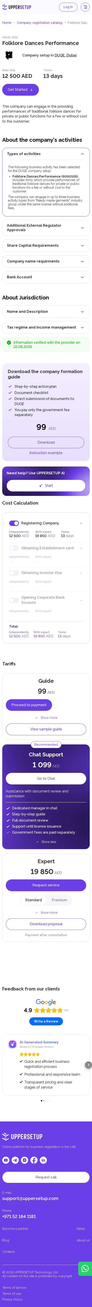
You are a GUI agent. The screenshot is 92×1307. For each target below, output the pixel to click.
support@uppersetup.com (30, 1198)
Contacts (8, 1251)
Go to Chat (46, 778)
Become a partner (15, 1228)
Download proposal (46, 924)
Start (49, 485)
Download (46, 442)
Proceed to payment (28, 705)
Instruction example (46, 453)
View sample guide (46, 729)
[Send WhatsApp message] (85, 1269)
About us (83, 1240)
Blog (5, 1240)
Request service (46, 885)
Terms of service (14, 1287)
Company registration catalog (39, 22)
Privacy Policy (12, 1299)
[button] (3, 1065)
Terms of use (11, 1293)
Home (6, 22)
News (81, 1228)
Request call (46, 1177)
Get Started (17, 89)
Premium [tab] (59, 900)
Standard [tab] (33, 900)
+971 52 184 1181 (19, 1216)
